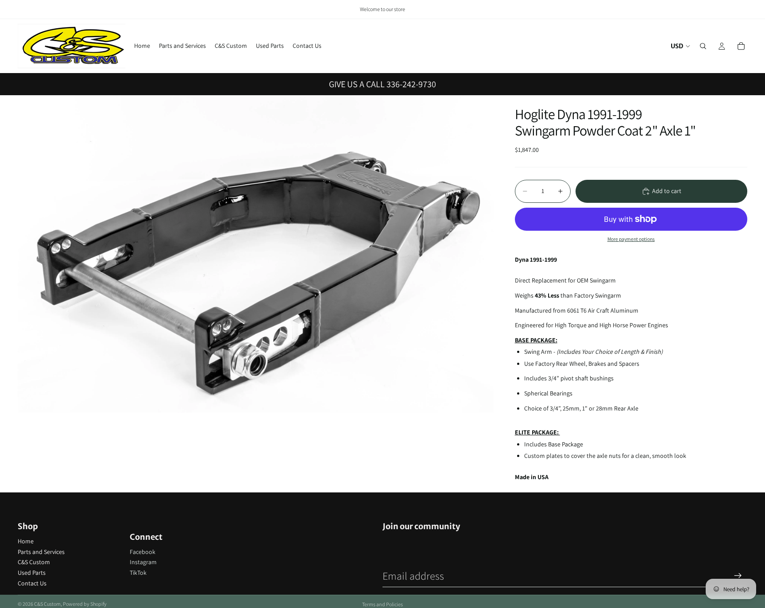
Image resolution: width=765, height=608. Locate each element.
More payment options (631, 239)
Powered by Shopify (85, 603)
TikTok (138, 573)
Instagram (143, 562)
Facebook (142, 552)
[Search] (703, 46)
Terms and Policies (382, 604)
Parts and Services (41, 552)
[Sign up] (738, 575)
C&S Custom (34, 562)
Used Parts (32, 573)
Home (26, 541)
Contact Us (32, 583)
